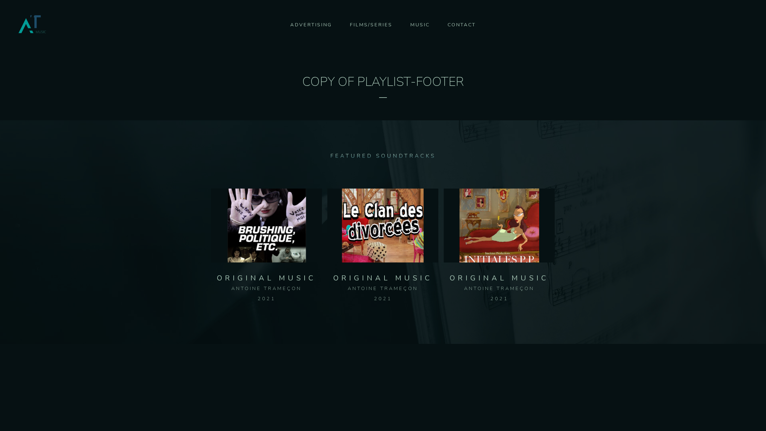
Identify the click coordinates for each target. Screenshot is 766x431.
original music (266, 278)
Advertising (311, 25)
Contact (462, 25)
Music (420, 25)
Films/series (371, 25)
